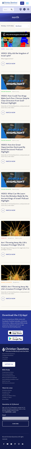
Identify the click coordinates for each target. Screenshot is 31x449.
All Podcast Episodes (7, 390)
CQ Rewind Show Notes (7, 355)
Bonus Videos (5, 399)
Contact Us (5, 359)
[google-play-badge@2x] (15, 338)
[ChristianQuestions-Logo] (9, 3)
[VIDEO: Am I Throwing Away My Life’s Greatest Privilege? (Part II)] (15, 277)
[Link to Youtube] (7, 444)
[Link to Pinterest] (15, 444)
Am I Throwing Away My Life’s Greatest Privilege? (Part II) (14, 243)
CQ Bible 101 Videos (7, 397)
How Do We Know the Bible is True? (10, 379)
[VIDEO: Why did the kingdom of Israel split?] (15, 40)
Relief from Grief (6, 381)
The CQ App (5, 357)
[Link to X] (11, 444)
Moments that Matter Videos (9, 395)
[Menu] (27, 3)
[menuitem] (27, 3)
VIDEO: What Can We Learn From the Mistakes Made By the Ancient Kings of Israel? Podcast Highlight (15, 197)
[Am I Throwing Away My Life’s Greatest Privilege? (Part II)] (15, 232)
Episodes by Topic (6, 392)
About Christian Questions (8, 353)
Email (4, 415)
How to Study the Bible (7, 374)
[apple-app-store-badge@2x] (15, 333)
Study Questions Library (8, 372)
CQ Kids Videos (6, 394)
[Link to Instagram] (19, 444)
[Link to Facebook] (4, 444)
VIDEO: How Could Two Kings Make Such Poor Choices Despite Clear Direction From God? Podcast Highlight (15, 99)
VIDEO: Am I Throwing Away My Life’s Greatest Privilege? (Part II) (15, 287)
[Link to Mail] (23, 444)
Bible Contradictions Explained (9, 377)
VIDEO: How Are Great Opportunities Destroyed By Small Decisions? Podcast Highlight (13, 148)
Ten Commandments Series (8, 375)
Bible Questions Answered (8, 383)
